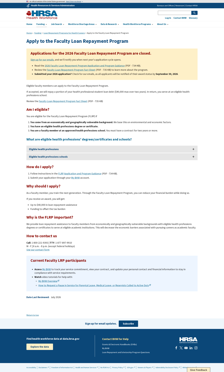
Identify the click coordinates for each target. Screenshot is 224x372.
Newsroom (179, 6)
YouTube (186, 348)
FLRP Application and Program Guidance (79, 173)
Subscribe (128, 323)
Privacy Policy (117, 367)
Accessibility (31, 367)
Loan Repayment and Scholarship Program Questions (126, 352)
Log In (168, 18)
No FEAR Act (105, 367)
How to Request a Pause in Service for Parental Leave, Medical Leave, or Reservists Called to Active (93, 285)
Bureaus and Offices (165, 6)
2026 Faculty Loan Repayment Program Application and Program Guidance (85, 65)
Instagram (196, 348)
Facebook (176, 348)
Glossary (193, 18)
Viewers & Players (144, 367)
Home (29, 33)
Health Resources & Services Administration (53, 6)
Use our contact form (38, 249)
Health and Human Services (85, 367)
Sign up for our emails (42, 59)
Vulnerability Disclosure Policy (167, 367)
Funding (37, 33)
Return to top (32, 315)
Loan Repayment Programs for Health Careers (64, 33)
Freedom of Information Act (62, 367)
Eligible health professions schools (48, 156)
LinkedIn (191, 348)
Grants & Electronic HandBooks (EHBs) (119, 344)
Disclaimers (43, 367)
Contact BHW (180, 18)
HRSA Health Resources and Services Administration (188, 340)
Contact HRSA (192, 6)
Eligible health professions (44, 149)
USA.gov (130, 367)
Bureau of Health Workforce (42, 14)
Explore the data (40, 346)
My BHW (75, 177)
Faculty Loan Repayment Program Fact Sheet (71, 69)
